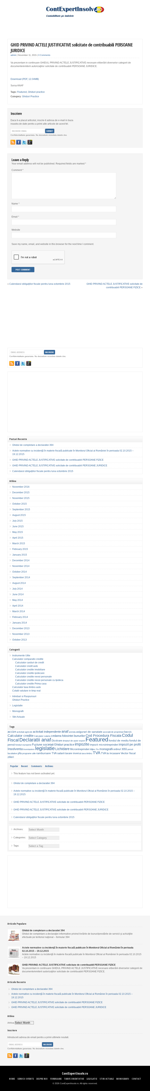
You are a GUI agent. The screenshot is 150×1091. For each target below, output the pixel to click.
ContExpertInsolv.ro (75, 1073)
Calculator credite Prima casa (30, 683)
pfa (20, 753)
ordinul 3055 (120, 749)
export (82, 741)
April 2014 (17, 605)
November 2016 (20, 486)
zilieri (11, 756)
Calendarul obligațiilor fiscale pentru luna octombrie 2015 (39, 284)
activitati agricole (24, 732)
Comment (17, 170)
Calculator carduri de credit (29, 662)
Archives (49, 766)
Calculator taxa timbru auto (26, 687)
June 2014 (18, 594)
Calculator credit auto (26, 666)
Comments (36, 766)
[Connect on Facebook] (18, 142)
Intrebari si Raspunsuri (24, 696)
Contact (136, 1078)
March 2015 (18, 543)
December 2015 (20, 492)
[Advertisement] (75, 25)
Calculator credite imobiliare (30, 669)
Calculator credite (20, 736)
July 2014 (17, 588)
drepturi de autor (70, 741)
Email (15, 216)
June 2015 (18, 526)
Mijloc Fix (94, 749)
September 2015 (21, 509)
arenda (72, 732)
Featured (22, 92)
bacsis (128, 732)
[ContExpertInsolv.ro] (75, 16)
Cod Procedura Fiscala (103, 736)
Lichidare (62, 749)
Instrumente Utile (21, 655)
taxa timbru (87, 753)
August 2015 (19, 515)
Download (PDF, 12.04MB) (25, 79)
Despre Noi (42, 1078)
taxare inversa (73, 753)
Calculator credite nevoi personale (33, 676)
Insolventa (15, 749)
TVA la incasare (110, 753)
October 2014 (19, 571)
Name (16, 203)
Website (16, 229)
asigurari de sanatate (89, 731)
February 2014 (20, 617)
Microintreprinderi (79, 749)
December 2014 (20, 560)
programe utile (29, 753)
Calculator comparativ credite (27, 659)
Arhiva (10, 1022)
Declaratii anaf (35, 739)
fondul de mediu (119, 740)
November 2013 (20, 634)
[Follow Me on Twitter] (24, 142)
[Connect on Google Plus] (30, 142)
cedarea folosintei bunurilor (68, 735)
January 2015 (19, 554)
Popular (14, 766)
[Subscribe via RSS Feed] (13, 142)
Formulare (56, 1078)
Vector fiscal (128, 753)
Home (12, 1078)
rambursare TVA (46, 753)
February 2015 (20, 549)
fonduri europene (23, 745)
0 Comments (44, 55)
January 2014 (19, 622)
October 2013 (19, 639)
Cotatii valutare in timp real (26, 690)
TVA (96, 752)
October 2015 (19, 503)
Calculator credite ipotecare (30, 673)
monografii (106, 749)
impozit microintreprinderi (104, 744)
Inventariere (29, 749)
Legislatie (17, 705)
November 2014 (20, 566)
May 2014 (17, 600)
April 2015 (17, 537)
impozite (82, 744)
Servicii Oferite (25, 1078)
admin (13, 55)
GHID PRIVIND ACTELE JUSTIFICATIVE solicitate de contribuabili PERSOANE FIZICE (58, 460)
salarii (60, 753)
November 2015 (20, 498)
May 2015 (17, 532)
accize (12, 731)
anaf (65, 731)
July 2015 (17, 520)
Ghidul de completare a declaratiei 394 (33, 445)
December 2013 (20, 628)
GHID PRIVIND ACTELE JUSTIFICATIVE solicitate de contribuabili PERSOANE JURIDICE (71, 47)
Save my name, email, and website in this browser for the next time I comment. (53, 244)
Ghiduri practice (36, 92)
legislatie (45, 748)
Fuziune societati (43, 744)
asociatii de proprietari (113, 732)
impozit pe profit (130, 744)
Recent (24, 766)
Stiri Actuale (18, 716)
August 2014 (19, 583)
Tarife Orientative (74, 1078)
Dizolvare (57, 740)
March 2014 (18, 611)
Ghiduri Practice (30, 96)
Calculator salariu (42, 736)
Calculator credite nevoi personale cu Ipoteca (39, 680)
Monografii (18, 711)
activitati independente (47, 731)
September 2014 (21, 577)
